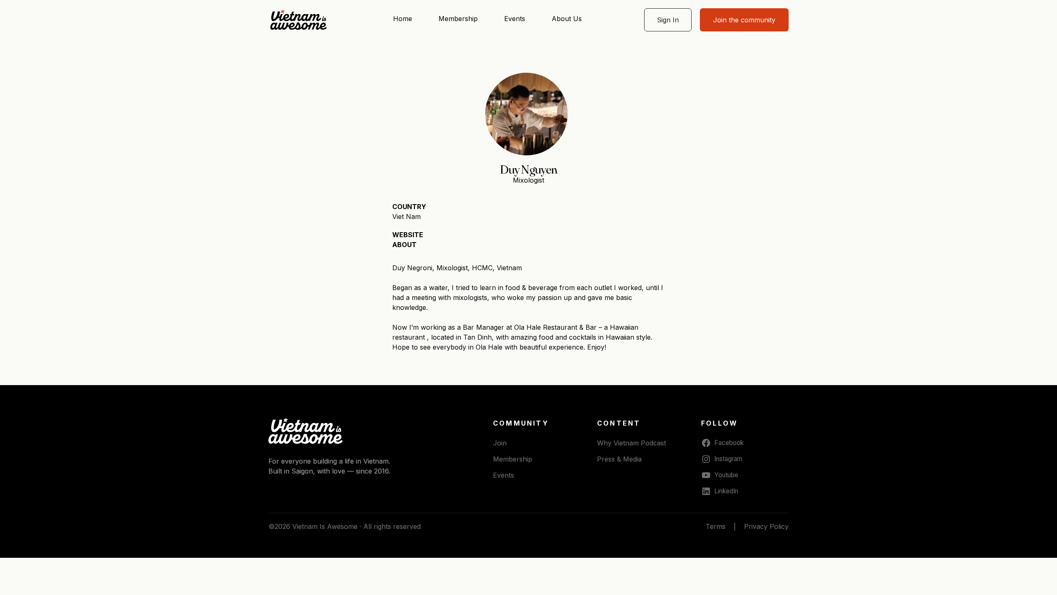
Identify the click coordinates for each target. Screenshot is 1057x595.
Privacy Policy (766, 526)
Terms (715, 526)
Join (500, 443)
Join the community (744, 20)
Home (402, 18)
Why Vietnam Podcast (631, 443)
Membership (458, 18)
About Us (567, 18)
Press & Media (619, 459)
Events (514, 18)
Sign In (668, 20)
